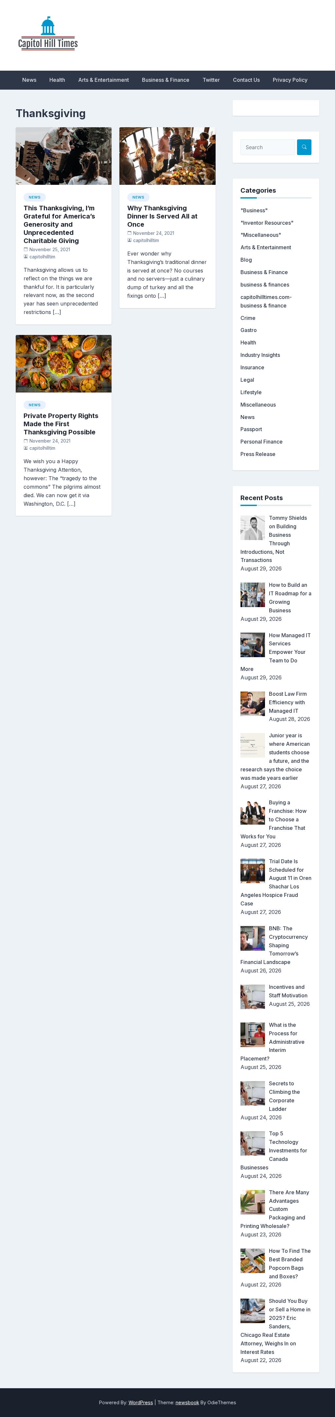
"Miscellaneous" (260, 235)
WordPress (141, 1402)
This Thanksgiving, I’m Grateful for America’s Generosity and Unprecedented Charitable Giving (59, 224)
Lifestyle (251, 392)
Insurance (252, 367)
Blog (246, 259)
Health (57, 80)
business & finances (264, 284)
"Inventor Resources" (266, 222)
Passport (251, 429)
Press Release (257, 454)
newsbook (187, 1402)
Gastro (248, 330)
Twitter (211, 80)
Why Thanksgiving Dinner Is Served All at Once (162, 216)
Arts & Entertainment (103, 80)
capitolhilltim (42, 256)
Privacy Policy (290, 80)
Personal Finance (261, 441)
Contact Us (246, 80)
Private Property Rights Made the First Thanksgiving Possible (61, 424)
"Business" (254, 210)
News (29, 80)
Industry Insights (260, 355)
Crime (248, 318)
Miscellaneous (258, 404)
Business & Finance (165, 80)
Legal (247, 379)
